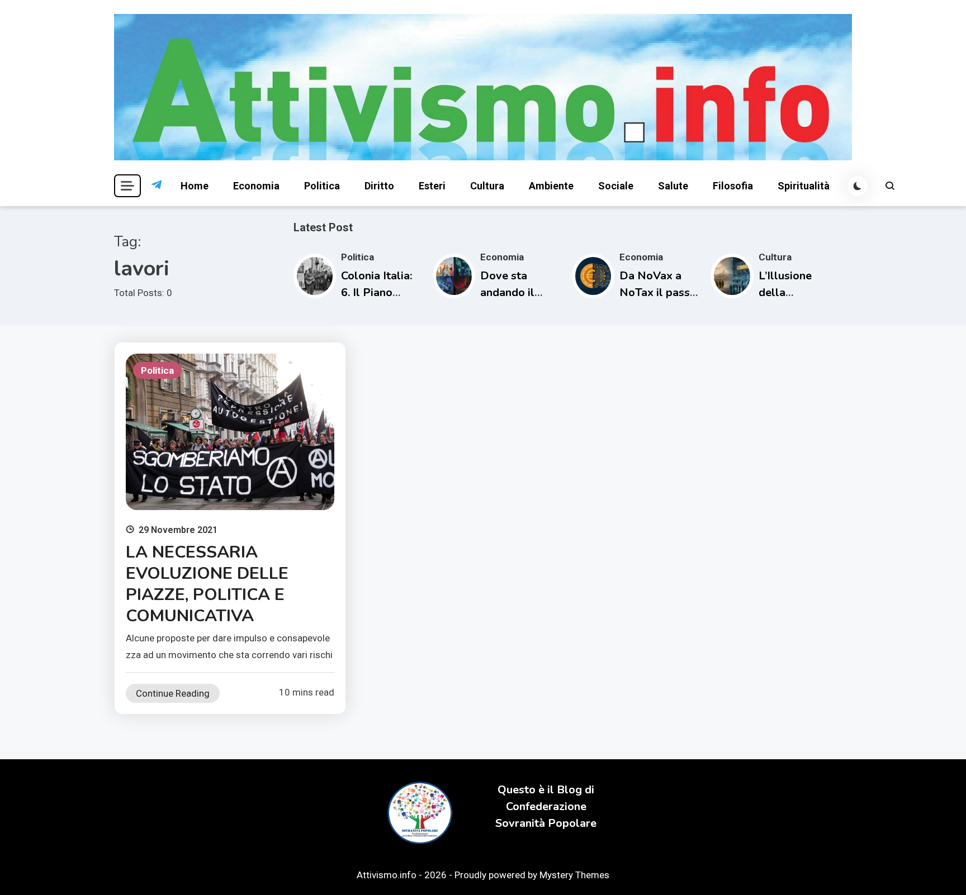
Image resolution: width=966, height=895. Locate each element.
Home (195, 186)
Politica (322, 186)
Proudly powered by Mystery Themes (531, 874)
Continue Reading (173, 693)
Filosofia (733, 186)
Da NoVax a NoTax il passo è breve (658, 292)
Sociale (615, 186)
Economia (256, 186)
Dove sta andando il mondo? (507, 292)
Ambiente (551, 186)
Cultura (487, 186)
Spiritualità (804, 186)
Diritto (379, 186)
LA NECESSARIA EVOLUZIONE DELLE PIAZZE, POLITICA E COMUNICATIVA (207, 584)
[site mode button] (857, 186)
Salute (673, 186)
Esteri (432, 186)
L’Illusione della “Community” (793, 292)
